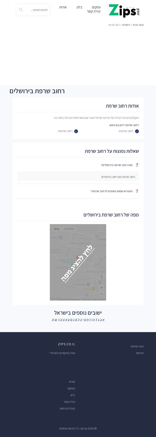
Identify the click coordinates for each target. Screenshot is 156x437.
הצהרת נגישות (67, 408)
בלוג (79, 7)
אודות (63, 7)
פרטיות (140, 353)
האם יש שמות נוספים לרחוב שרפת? (115, 191)
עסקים (71, 388)
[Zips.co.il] (124, 11)
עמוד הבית (138, 25)
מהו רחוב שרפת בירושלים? (120, 165)
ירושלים (126, 25)
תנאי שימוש (137, 346)
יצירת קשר (94, 11)
